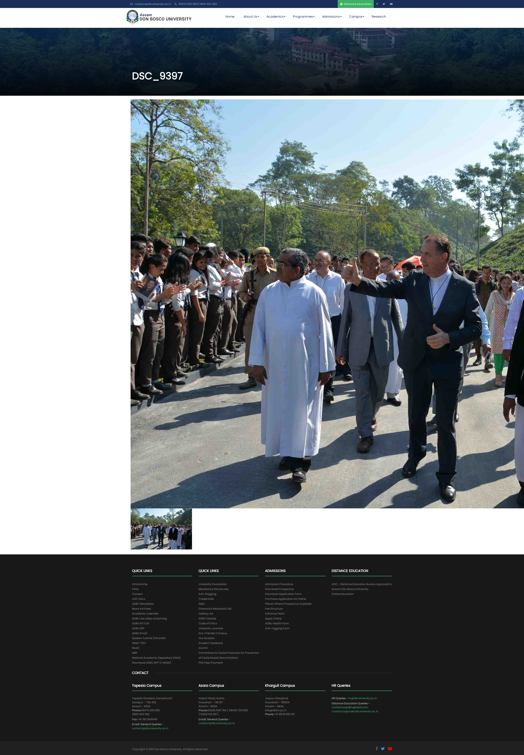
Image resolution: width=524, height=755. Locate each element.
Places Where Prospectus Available (288, 604)
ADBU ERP (138, 628)
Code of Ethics (208, 623)
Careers (137, 594)
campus (356, 16)
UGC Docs (138, 599)
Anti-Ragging (207, 594)
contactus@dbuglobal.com (350, 707)
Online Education (343, 594)
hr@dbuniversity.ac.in (362, 698)
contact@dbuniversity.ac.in (150, 728)
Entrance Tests (275, 614)
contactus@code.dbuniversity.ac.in (355, 711)
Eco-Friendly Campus (213, 633)
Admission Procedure (279, 584)
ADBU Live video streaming (149, 618)
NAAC (136, 648)
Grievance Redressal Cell (215, 609)
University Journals (211, 628)
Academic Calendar (145, 614)
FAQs (135, 589)
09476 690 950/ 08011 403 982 (197, 4)
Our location (207, 638)
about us (250, 16)
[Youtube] (391, 4)
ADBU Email (139, 633)
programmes (303, 16)
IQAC (202, 604)
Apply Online (273, 618)
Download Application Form (283, 594)
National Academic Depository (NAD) (156, 658)
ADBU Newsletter (143, 604)
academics (275, 16)
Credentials (206, 599)
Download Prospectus (279, 589)
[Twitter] (383, 4)
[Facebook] (377, 4)
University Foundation (213, 584)
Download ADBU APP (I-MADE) (151, 663)
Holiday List (206, 614)
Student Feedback (211, 643)
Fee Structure (274, 609)
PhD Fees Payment (211, 663)
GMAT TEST (139, 643)
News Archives (141, 609)
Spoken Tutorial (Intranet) (149, 638)
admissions (331, 16)
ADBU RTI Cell (140, 623)
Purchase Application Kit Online (285, 599)
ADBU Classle (207, 618)
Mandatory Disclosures (214, 589)
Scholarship (140, 584)
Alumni (203, 648)
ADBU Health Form (277, 623)
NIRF (135, 653)
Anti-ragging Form (277, 628)
